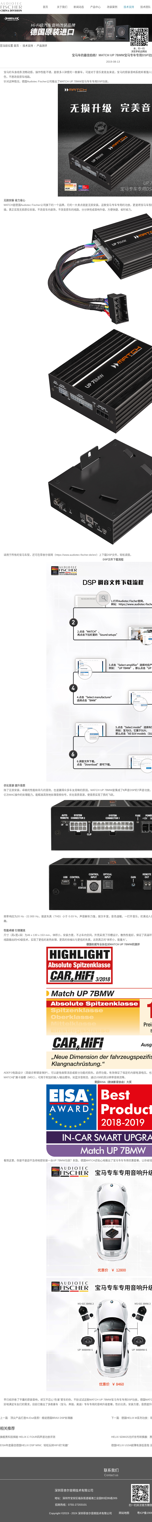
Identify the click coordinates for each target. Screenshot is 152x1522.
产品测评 (42, 45)
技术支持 (129, 6)
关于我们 (62, 6)
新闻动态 (79, 6)
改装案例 (112, 6)
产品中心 (95, 6)
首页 (45, 6)
